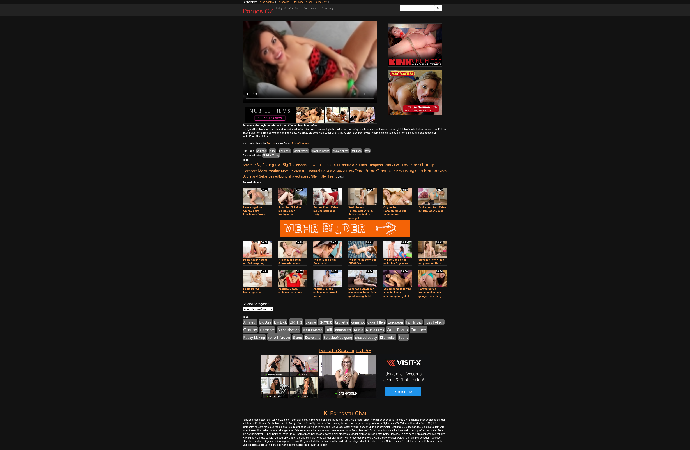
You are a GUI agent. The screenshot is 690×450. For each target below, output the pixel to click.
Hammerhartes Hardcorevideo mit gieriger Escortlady (430, 292)
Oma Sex (321, 2)
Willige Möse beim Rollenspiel (324, 261)
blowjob (314, 164)
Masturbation (301, 151)
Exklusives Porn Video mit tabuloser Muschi (432, 209)
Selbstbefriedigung (273, 176)
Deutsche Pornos (302, 2)
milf (305, 170)
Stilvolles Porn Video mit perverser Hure (431, 261)
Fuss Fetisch (409, 164)
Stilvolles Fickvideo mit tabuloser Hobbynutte (290, 210)
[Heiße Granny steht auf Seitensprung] (257, 247)
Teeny (332, 176)
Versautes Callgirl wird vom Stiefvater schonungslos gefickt (397, 292)
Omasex (384, 170)
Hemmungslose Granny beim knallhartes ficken (254, 210)
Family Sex (392, 164)
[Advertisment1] (415, 45)
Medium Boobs (320, 151)
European (375, 164)
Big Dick (275, 164)
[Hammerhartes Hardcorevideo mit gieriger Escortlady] (432, 276)
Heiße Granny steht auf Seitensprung (255, 261)
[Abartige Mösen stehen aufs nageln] (292, 276)
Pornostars (310, 8)
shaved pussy (340, 151)
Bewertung (327, 8)
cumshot (342, 164)
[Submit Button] (438, 8)
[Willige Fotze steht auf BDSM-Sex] (362, 247)
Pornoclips (283, 2)
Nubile (330, 170)
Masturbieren (291, 170)
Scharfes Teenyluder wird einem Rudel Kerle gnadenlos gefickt (362, 292)
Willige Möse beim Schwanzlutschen (289, 261)
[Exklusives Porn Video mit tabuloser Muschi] (432, 195)
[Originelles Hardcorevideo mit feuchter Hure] (397, 195)
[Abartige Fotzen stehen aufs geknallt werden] (327, 276)
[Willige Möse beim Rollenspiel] (327, 247)
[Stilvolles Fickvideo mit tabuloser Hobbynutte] (292, 195)
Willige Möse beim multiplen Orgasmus (395, 261)
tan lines (357, 151)
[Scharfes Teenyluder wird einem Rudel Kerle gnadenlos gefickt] (362, 276)
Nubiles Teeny (271, 155)
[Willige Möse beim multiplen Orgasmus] (397, 247)
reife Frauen (426, 170)
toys (367, 151)
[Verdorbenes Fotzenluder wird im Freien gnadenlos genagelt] (362, 195)
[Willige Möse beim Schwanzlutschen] (292, 247)
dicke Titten (358, 164)
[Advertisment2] (415, 92)
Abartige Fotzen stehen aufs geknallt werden (326, 292)
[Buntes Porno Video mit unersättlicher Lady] (327, 195)
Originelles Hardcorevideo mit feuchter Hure (394, 210)
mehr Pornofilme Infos (255, 136)
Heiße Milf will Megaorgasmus (252, 290)
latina (273, 151)
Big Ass (262, 164)
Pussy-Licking (403, 170)
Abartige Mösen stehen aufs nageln (290, 290)
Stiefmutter (319, 176)
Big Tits (288, 164)
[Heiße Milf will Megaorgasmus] (257, 276)
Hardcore (250, 170)
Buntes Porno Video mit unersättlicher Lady (325, 210)
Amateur (249, 164)
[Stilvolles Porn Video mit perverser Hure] (432, 247)
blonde (301, 164)
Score (442, 170)
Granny (427, 164)
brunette (261, 151)
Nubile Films (345, 170)
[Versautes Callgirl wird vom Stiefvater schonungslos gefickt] (397, 276)
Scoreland (250, 176)
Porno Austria (266, 2)
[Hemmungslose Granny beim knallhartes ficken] (257, 195)
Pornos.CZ (258, 10)
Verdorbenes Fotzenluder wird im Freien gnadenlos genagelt (360, 212)
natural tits (317, 170)
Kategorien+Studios (287, 8)
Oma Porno (365, 170)
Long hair (284, 151)
